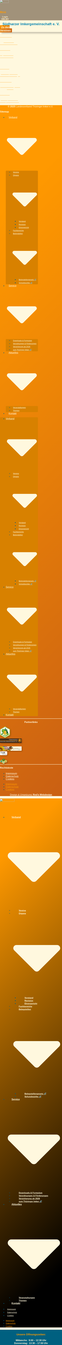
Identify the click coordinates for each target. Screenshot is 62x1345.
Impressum (11, 773)
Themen (16, 411)
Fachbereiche (18, 231)
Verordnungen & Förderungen (24, 344)
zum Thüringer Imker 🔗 (22, 350)
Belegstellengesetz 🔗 (27, 280)
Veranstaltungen (19, 408)
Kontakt (12, 413)
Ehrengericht (24, 228)
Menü (3, 12)
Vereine (16, 172)
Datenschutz (12, 776)
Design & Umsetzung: (31, 794)
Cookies (10, 779)
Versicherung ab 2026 (21, 347)
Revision (22, 225)
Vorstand (22, 221)
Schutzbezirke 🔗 (25, 283)
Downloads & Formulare (22, 341)
